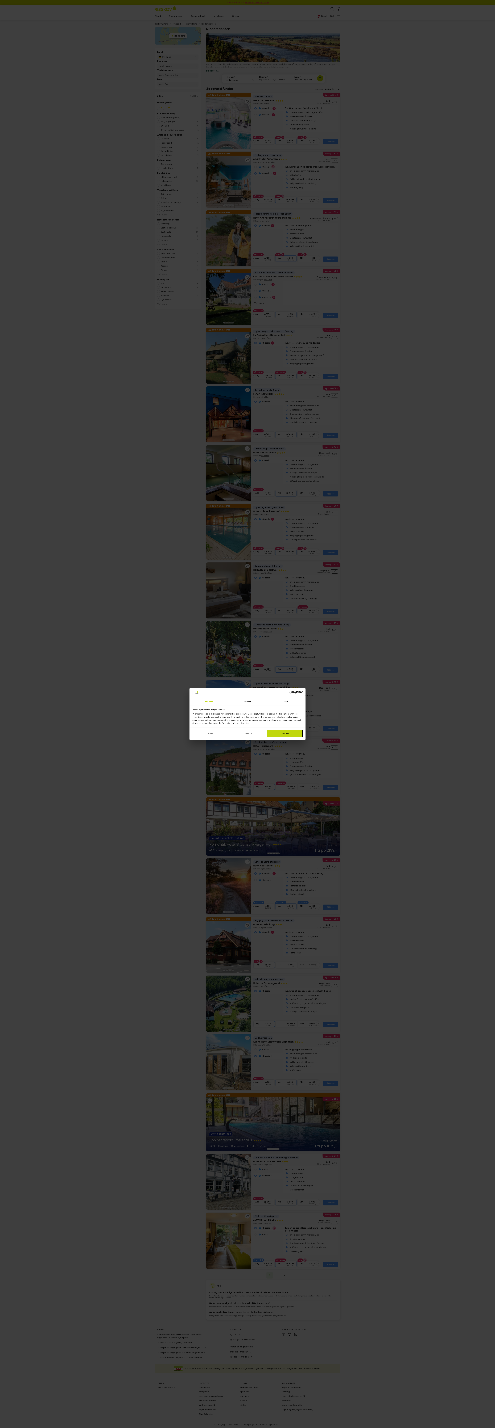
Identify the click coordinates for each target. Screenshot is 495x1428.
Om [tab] (286, 701)
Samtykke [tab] (208, 701)
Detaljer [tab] (247, 701)
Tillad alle (284, 733)
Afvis (210, 733)
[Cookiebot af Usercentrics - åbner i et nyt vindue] (291, 693)
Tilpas (246, 733)
